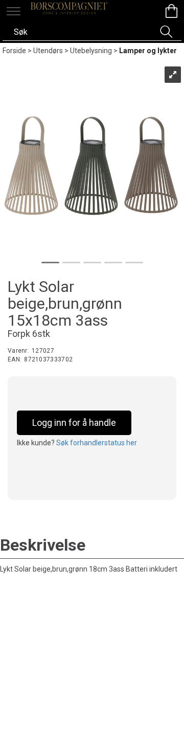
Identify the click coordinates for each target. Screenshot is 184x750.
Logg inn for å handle (74, 422)
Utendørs (48, 51)
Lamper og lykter (148, 51)
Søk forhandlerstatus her (96, 443)
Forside (14, 51)
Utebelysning (91, 51)
